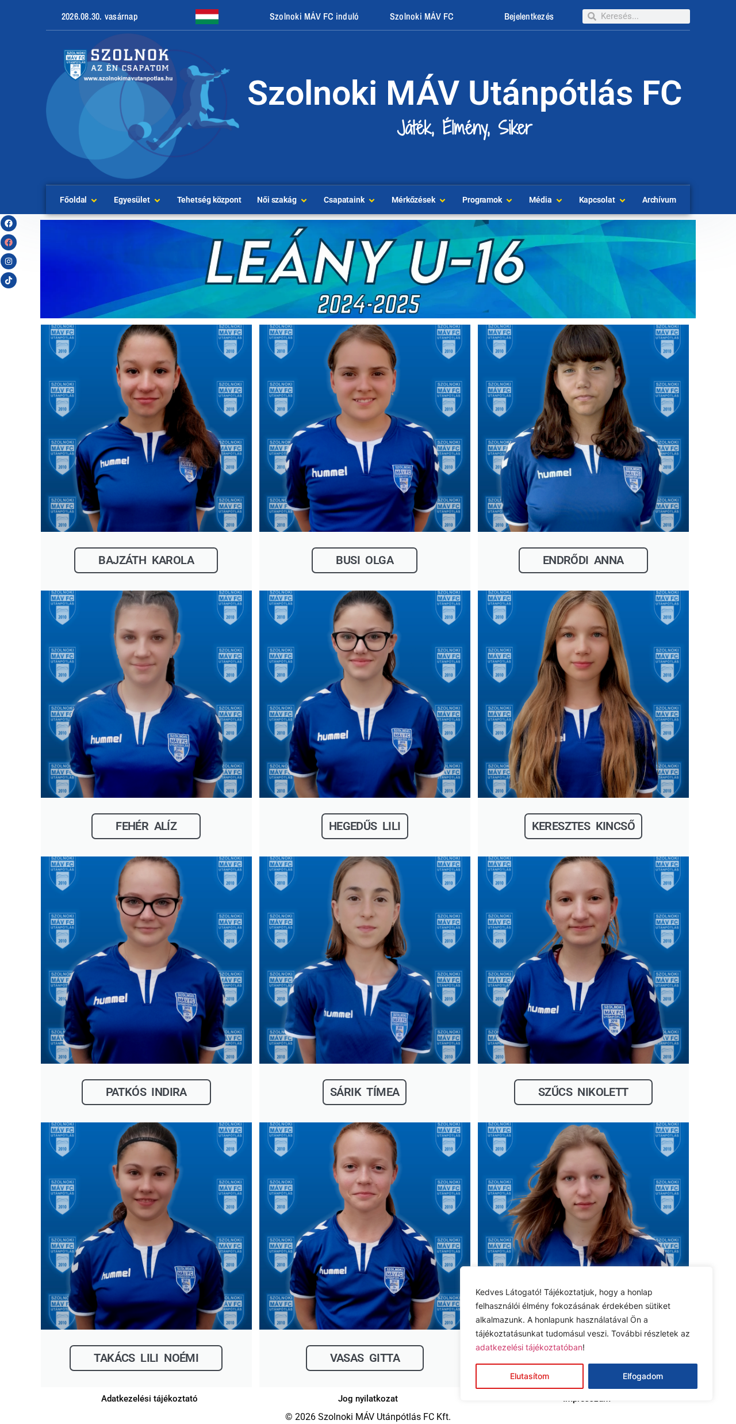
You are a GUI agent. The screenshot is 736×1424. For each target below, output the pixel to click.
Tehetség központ (209, 199)
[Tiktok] (9, 280)
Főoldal (73, 199)
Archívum (659, 199)
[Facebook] (9, 223)
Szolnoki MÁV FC (422, 16)
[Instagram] (9, 261)
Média (540, 199)
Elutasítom (529, 1376)
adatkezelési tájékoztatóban (529, 1347)
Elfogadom (643, 1376)
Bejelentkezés (529, 16)
